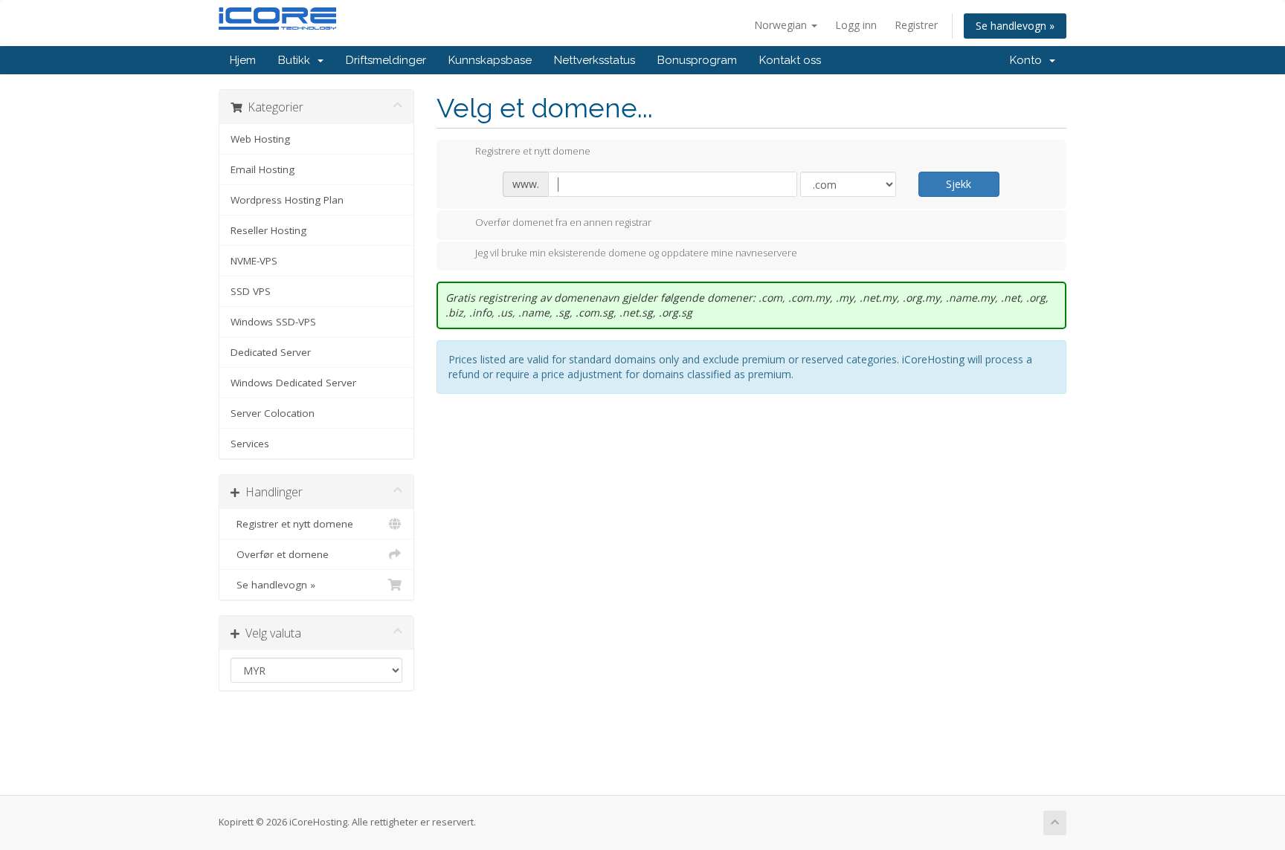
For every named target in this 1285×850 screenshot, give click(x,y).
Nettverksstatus (594, 60)
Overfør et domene (280, 554)
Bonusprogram (697, 60)
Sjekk (958, 184)
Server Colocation (273, 413)
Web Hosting (260, 139)
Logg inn (856, 25)
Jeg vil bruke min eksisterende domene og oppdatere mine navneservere (636, 253)
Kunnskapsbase (490, 60)
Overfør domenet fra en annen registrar (563, 222)
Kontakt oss (790, 60)
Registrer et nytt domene (292, 524)
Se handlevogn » (1015, 26)
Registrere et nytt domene (532, 151)
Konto (1029, 60)
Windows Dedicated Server (293, 382)
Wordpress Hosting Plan (287, 200)
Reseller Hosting (268, 230)
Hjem (243, 60)
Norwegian (782, 25)
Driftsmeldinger (386, 60)
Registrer (916, 25)
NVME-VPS (254, 260)
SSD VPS (251, 291)
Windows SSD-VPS (273, 321)
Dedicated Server (271, 352)
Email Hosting (262, 169)
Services (250, 443)
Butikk (297, 60)
